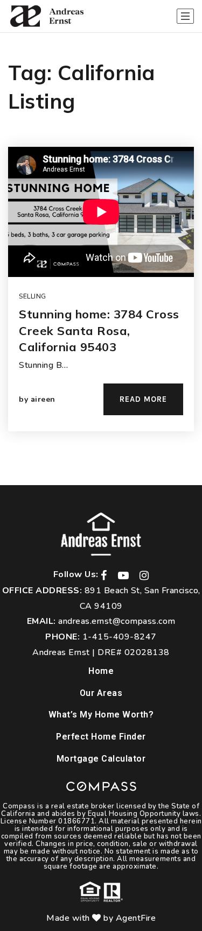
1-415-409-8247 (119, 637)
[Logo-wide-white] (101, 534)
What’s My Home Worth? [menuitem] (101, 714)
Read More (143, 399)
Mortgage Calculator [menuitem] (101, 759)
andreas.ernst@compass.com (117, 621)
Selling (32, 296)
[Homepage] (46, 16)
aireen (43, 399)
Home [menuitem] (101, 671)
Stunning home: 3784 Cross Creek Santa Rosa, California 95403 (99, 331)
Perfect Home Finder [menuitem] (101, 736)
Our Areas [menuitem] (101, 693)
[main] (101, 259)
